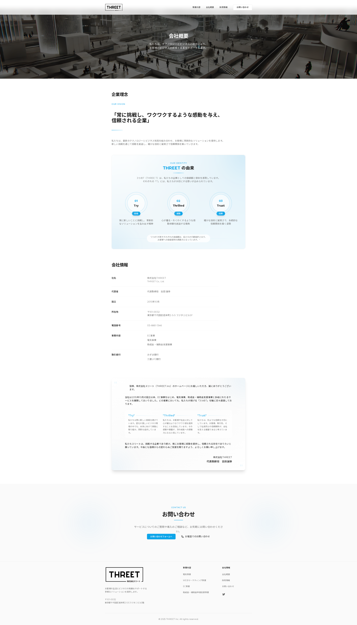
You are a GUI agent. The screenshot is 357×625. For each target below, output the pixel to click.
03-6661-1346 (154, 325)
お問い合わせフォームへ (161, 536)
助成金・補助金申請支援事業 (196, 592)
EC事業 (186, 586)
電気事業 (187, 574)
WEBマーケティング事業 (194, 580)
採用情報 (223, 7)
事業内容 (196, 7)
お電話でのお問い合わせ (197, 536)
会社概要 (210, 7)
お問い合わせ (243, 7)
